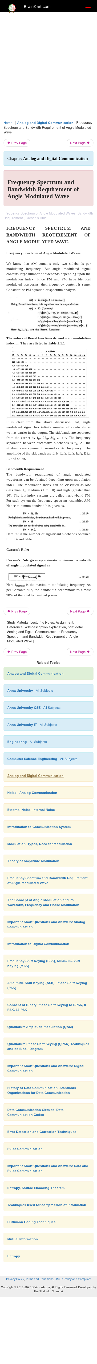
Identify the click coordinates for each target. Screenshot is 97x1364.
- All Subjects (42, 759)
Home (8, 123)
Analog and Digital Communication (45, 123)
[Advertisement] (48, 65)
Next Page (78, 143)
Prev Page (18, 143)
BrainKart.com (37, 6)
